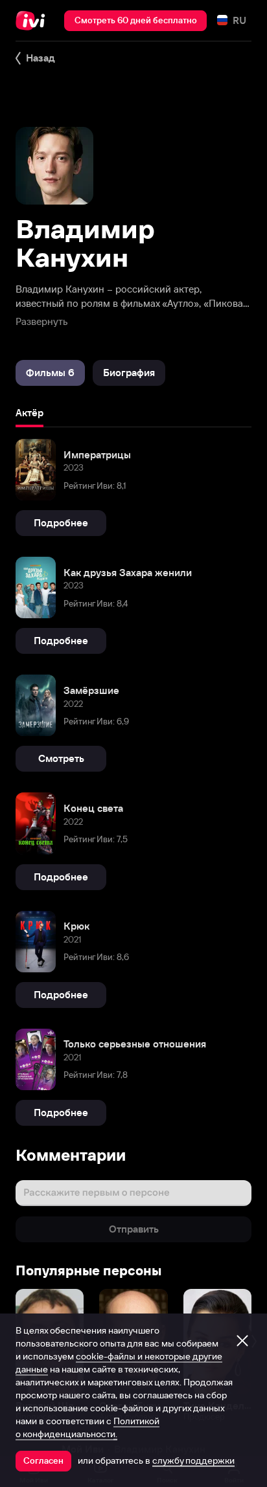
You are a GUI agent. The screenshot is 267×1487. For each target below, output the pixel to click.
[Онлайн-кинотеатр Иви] (33, 21)
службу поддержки (193, 1460)
